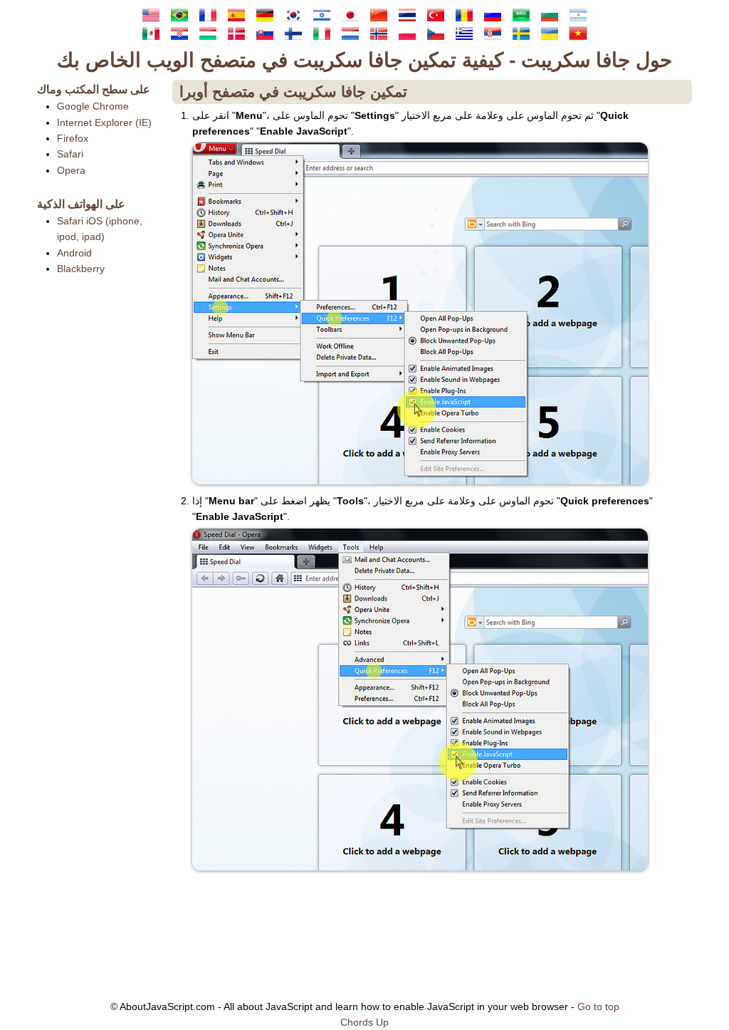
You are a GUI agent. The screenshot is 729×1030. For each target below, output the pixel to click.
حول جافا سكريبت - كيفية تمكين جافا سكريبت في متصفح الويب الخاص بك (364, 60)
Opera (71, 170)
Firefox (72, 138)
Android (74, 253)
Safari (70, 154)
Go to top (598, 1006)
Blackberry (81, 268)
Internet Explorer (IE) (104, 122)
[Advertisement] (97, 506)
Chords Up (364, 1022)
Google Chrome (93, 106)
